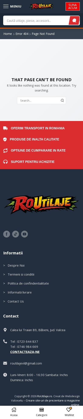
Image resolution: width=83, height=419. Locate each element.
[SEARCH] (62, 100)
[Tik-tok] (15, 234)
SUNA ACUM (72, 6)
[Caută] (74, 20)
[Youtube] (24, 234)
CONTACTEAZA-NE (25, 352)
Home (7, 34)
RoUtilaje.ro (44, 396)
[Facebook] (6, 234)
